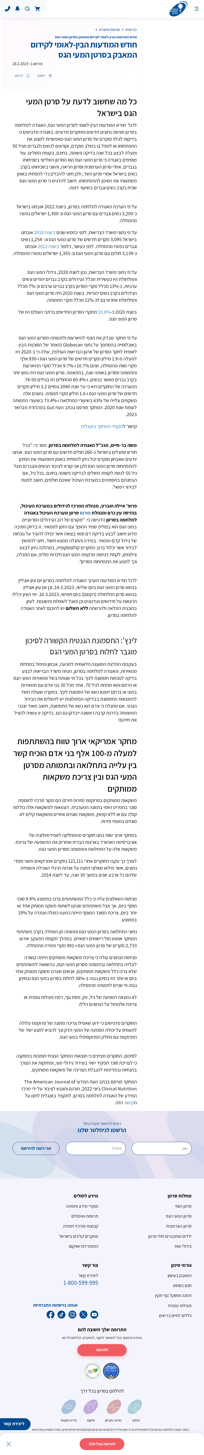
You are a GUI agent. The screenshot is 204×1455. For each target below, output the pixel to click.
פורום (85, 513)
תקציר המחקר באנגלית (102, 426)
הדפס (19, 75)
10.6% (104, 312)
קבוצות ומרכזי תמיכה (80, 1226)
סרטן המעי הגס (179, 1216)
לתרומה (102, 1349)
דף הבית (131, 29)
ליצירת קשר (13, 1423)
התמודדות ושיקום (83, 1246)
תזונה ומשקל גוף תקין (173, 1295)
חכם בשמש (182, 1285)
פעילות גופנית (180, 1305)
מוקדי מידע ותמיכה (82, 1206)
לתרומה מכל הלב (102, 1444)
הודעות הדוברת (109, 29)
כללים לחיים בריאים (175, 1315)
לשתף (41, 75)
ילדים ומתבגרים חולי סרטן (170, 1236)
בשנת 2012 (48, 246)
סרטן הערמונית (179, 1226)
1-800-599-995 (80, 1282)
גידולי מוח (183, 1246)
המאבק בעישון (180, 1275)
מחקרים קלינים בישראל (78, 1236)
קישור (129, 1102)
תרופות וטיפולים (84, 1216)
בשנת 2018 (44, 232)
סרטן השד (183, 1206)
